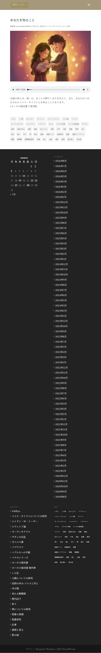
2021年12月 (61, 424)
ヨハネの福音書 (73, 124)
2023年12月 (61, 320)
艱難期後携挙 (29, 139)
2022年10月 (61, 377)
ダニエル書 (18, 541)
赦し (44, 139)
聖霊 (67, 134)
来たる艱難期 (19, 593)
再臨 (35, 129)
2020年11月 (61, 481)
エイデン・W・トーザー (25, 521)
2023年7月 (61, 341)
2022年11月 (61, 372)
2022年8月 (61, 388)
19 (20, 180)
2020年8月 (61, 496)
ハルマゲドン (30, 124)
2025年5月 (61, 238)
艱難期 (19, 139)
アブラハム (40, 119)
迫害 (50, 139)
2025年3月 (61, 248)
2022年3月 (61, 408)
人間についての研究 (22, 578)
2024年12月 (61, 264)
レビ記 (15, 573)
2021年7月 (60, 450)
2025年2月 (61, 253)
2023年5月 (61, 346)
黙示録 (79, 139)
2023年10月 (61, 326)
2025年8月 (61, 222)
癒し (18, 134)
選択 (56, 139)
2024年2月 (61, 310)
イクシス (75, 119)
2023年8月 (61, 336)
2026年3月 (61, 186)
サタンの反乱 (19, 536)
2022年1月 (61, 419)
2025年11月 (61, 207)
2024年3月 (61, 305)
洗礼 (12, 134)
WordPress (69, 649)
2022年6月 (61, 398)
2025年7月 (61, 228)
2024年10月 (61, 274)
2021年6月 (61, 455)
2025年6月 (61, 233)
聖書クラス (50, 134)
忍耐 (64, 129)
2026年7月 (61, 166)
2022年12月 (61, 367)
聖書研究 (60, 134)
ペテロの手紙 (60, 124)
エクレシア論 (19, 526)
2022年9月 (61, 383)
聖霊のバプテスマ (78, 134)
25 (16, 185)
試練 (38, 139)
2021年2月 (61, 465)
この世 (21, 119)
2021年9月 (61, 439)
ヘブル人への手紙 (21, 552)
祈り (24, 134)
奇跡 (52, 129)
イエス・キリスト (53, 119)
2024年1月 (61, 315)
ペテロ (51, 124)
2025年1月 (61, 259)
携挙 (76, 129)
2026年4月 (61, 181)
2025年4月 (61, 243)
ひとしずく (30, 119)
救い (83, 129)
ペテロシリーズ (20, 557)
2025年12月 (61, 202)
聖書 (41, 134)
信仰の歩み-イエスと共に (25, 583)
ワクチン (85, 124)
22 (32, 180)
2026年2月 (61, 191)
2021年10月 (61, 434)
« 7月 (13, 194)
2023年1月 (60, 362)
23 (36, 180)
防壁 (63, 139)
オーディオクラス (52, 26)
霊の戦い (71, 139)
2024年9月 (61, 279)
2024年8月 (61, 284)
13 (24, 175)
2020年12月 (61, 475)
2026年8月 (61, 160)
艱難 (12, 139)
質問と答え (18, 629)
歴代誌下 (16, 598)
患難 (70, 129)
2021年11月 (61, 429)
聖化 (35, 134)
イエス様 (65, 119)
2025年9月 (61, 217)
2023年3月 (61, 357)
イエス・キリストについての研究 (29, 516)
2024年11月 (61, 269)
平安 (58, 129)
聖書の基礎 (18, 614)
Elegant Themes (45, 649)
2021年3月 (60, 460)
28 (28, 185)
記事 (14, 624)
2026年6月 (61, 171)
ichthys (16, 511)
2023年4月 (61, 352)
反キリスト (44, 129)
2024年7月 (61, 290)
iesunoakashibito (23, 26)
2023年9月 (61, 331)
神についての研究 (21, 609)
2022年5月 (61, 403)
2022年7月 (61, 393)
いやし (13, 119)
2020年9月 (61, 491)
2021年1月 (60, 470)
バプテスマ (41, 124)
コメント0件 (65, 26)
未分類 (15, 588)
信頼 (29, 129)
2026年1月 (61, 197)
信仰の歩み (21, 129)
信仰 (12, 129)
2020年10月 (61, 486)
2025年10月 (61, 212)
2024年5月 (61, 300)
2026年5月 (61, 176)
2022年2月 (61, 414)
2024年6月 (61, 295)
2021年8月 (61, 445)
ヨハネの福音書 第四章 (24, 567)
